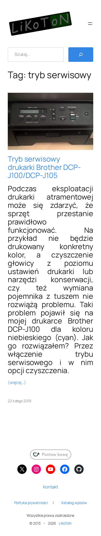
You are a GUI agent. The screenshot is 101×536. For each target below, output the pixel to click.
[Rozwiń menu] (90, 24)
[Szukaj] (80, 54)
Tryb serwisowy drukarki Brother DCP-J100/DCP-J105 (44, 167)
